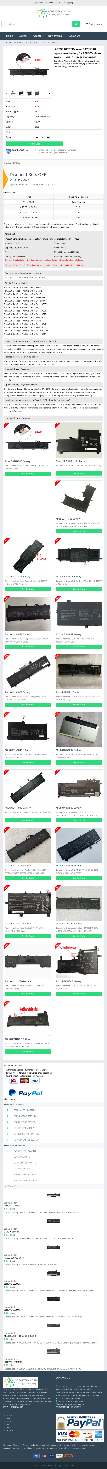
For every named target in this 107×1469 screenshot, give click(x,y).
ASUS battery (32, 42)
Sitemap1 (62, 1401)
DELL (9, 1418)
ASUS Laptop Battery (24, 1122)
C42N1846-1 (22, 277)
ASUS (9, 1415)
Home (11, 35)
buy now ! (50, 184)
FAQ (59, 3)
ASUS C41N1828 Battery (18, 634)
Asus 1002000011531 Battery (71, 461)
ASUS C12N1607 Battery (68, 750)
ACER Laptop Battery (24, 1116)
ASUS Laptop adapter (25, 1151)
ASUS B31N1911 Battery (68, 692)
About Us (74, 35)
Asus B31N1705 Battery (68, 518)
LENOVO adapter (22, 1157)
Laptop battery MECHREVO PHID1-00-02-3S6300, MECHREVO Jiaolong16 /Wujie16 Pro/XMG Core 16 (51, 1343)
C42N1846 (10, 277)
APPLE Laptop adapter (25, 1180)
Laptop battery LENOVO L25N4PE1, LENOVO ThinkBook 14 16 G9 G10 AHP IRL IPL (43, 1369)
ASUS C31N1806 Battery (18, 865)
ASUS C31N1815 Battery (68, 576)
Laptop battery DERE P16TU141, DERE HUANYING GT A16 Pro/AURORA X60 (39, 1238)
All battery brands (15, 1105)
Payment (39, 3)
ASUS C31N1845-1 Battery (19, 750)
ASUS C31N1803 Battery (18, 923)
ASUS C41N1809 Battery (69, 807)
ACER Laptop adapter (24, 1174)
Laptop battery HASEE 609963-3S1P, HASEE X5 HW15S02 (32, 1264)
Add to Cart (34, 144)
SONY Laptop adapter (25, 1163)
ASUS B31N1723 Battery (17, 1039)
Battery (23, 35)
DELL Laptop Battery (24, 1110)
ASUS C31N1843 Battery (18, 807)
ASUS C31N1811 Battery (17, 576)
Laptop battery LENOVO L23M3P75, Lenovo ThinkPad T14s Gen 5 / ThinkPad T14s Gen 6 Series (49, 1290)
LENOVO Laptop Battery (26, 1134)
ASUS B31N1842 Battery (68, 981)
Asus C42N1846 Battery (17, 461)
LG (8, 1424)
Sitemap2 (70, 1401)
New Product (56, 35)
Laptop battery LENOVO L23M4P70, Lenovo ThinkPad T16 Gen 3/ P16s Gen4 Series (43, 1316)
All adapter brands (15, 1145)
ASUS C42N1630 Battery (18, 981)
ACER (9, 1421)
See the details (28, 474)
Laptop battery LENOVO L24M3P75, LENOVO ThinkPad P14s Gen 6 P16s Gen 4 (41, 1212)
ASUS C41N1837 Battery (18, 692)
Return (50, 3)
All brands (18, 42)
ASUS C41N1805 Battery (69, 865)
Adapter (37, 35)
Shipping (69, 3)
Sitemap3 (79, 1401)
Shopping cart (96, 24)
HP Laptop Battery (23, 1128)
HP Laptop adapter (23, 1168)
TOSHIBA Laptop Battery (26, 1140)
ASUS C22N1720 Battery (69, 923)
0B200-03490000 (37, 277)
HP (8, 1427)
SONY (10, 1431)
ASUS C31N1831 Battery (68, 634)
